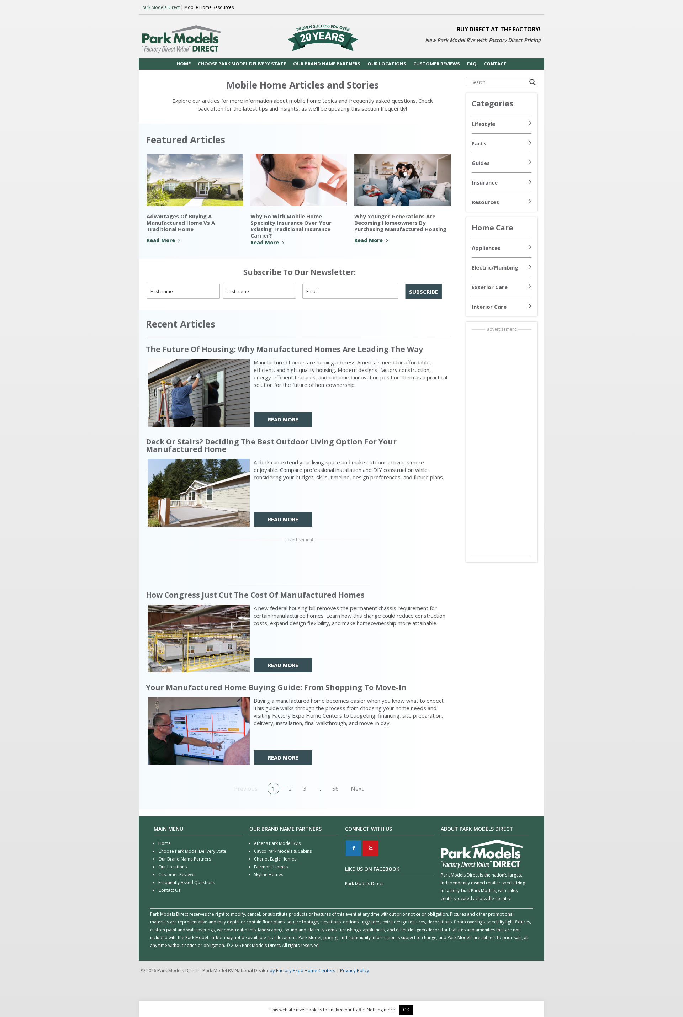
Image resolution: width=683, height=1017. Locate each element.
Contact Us (169, 890)
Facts (479, 143)
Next (357, 789)
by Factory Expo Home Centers (302, 970)
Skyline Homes (268, 875)
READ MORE (283, 419)
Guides (481, 162)
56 (335, 789)
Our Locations (172, 867)
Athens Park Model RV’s (277, 843)
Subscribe (423, 291)
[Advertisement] (299, 563)
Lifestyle (483, 123)
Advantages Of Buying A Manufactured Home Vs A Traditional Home (181, 223)
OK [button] (406, 1010)
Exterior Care (490, 287)
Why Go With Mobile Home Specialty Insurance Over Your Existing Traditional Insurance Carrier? (291, 226)
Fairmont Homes (271, 867)
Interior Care (489, 306)
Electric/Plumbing (495, 267)
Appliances (486, 247)
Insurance (485, 182)
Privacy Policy (354, 970)
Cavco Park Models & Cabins (283, 851)
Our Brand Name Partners (184, 859)
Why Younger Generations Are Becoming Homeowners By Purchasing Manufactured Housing (400, 223)
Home (164, 843)
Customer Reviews (176, 875)
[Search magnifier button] (533, 82)
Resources (485, 202)
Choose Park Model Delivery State (192, 851)
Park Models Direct (161, 7)
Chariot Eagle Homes (275, 859)
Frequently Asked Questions (186, 882)
